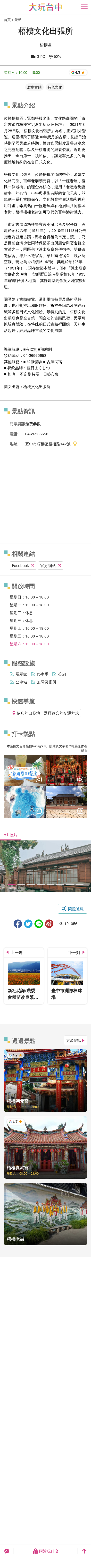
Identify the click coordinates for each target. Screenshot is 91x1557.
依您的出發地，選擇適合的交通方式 (48, 713)
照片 (13, 834)
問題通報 (76, 908)
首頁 (7, 19)
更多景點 (73, 1040)
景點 (18, 19)
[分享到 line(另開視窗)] (38, 923)
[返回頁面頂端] (84, 1551)
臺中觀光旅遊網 (45, 7)
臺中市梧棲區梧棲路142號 (48, 444)
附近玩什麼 (48, 1551)
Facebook (20, 565)
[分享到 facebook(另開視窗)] (18, 923)
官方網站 (48, 565)
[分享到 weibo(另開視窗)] (49, 923)
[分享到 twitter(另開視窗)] (28, 923)
